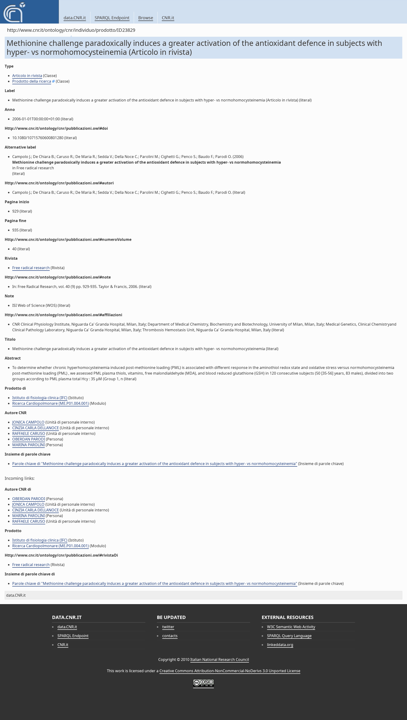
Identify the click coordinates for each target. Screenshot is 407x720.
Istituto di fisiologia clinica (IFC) (39, 397)
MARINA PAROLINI (28, 444)
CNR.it (168, 17)
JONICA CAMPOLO (28, 422)
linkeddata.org (280, 644)
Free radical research (31, 267)
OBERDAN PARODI (28, 439)
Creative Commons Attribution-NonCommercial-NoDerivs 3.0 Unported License (229, 670)
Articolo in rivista (27, 75)
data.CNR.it (75, 17)
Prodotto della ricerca (31, 81)
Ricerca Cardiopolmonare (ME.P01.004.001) (50, 403)
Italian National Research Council (219, 659)
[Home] (29, 12)
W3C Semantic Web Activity (291, 626)
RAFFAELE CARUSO (28, 433)
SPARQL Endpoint (112, 17)
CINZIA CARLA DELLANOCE (35, 427)
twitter (168, 626)
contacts (170, 635)
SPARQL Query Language (289, 635)
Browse (145, 17)
